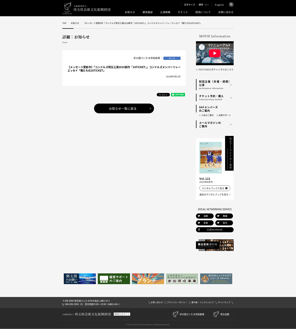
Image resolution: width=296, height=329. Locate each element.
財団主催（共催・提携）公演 (215, 85)
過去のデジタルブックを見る (213, 194)
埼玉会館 (224, 314)
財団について (203, 12)
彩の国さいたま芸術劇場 (192, 314)
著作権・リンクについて (202, 302)
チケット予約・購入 (211, 97)
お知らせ (130, 12)
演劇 (206, 215)
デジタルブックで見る (213, 188)
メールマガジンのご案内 (210, 124)
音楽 (206, 222)
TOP (64, 23)
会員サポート (225, 115)
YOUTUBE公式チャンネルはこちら (216, 69)
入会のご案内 (207, 115)
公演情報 (165, 12)
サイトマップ (224, 302)
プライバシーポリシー (177, 302)
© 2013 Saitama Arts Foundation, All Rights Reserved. (148, 324)
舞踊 (225, 215)
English (219, 4)
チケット (183, 12)
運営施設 (148, 12)
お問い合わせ (226, 12)
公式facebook (215, 229)
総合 (225, 222)
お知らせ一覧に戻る (123, 108)
